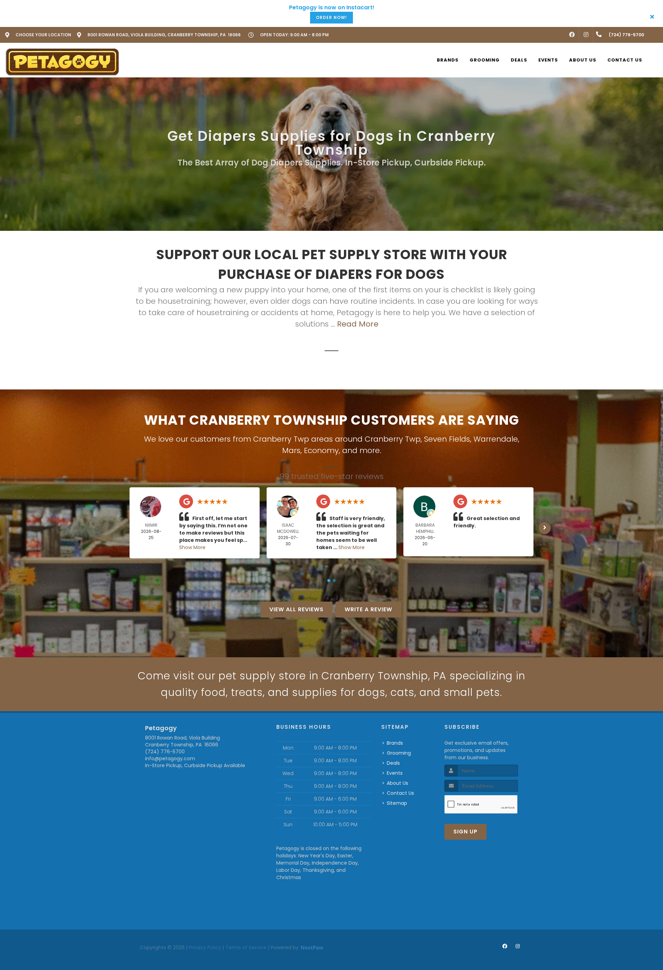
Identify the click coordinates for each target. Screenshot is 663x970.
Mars (291, 450)
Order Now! (331, 17)
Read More (357, 324)
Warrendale (495, 439)
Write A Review (368, 609)
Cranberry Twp (393, 439)
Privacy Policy (205, 947)
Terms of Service (246, 947)
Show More (192, 547)
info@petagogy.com (170, 758)
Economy (321, 450)
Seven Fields (447, 439)
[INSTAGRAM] (586, 35)
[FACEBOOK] (572, 35)
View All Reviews (296, 609)
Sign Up (465, 832)
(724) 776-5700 (165, 751)
